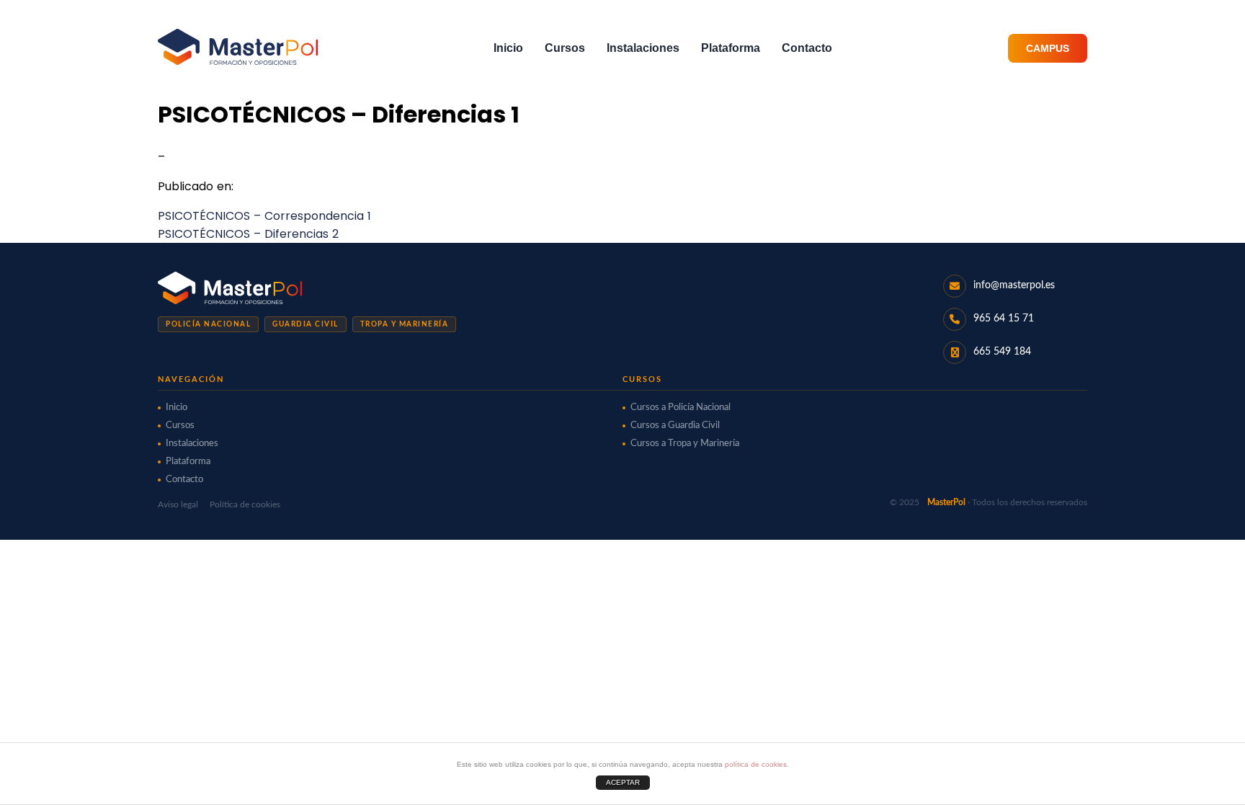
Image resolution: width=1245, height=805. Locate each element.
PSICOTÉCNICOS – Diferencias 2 (248, 234)
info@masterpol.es (1014, 285)
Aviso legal (178, 504)
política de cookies (756, 764)
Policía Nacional (208, 324)
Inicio (508, 48)
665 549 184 (1002, 352)
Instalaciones (643, 48)
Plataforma (730, 48)
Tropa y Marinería (404, 324)
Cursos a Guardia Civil (675, 425)
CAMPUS (1047, 48)
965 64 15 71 (1003, 318)
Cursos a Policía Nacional (680, 407)
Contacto (807, 48)
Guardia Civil (305, 324)
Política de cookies (245, 504)
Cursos (565, 48)
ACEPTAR (623, 782)
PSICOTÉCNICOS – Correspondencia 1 (264, 216)
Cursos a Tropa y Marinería (684, 443)
